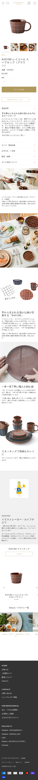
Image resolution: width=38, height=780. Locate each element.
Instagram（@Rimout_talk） (11, 734)
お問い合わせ (7, 693)
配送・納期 (6, 156)
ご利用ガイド (7, 673)
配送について (7, 677)
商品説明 (5, 108)
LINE (4, 738)
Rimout (3, 55)
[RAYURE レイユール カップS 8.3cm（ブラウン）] (16, 575)
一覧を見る (19, 553)
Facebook (5, 745)
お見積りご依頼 (8, 714)
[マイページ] (29, 3)
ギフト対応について (9, 162)
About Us (5, 681)
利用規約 (27, 762)
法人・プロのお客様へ (10, 710)
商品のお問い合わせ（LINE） (15, 99)
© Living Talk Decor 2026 (10, 758)
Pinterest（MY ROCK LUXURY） (14, 741)
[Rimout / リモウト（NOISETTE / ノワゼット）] (16, 622)
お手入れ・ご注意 (8, 151)
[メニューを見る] (3, 3)
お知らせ (5, 669)
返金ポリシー (19, 762)
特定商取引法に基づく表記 (9, 766)
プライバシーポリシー (8, 762)
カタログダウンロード (10, 717)
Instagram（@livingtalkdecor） (12, 730)
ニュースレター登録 (9, 697)
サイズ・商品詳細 (8, 145)
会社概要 (23, 758)
